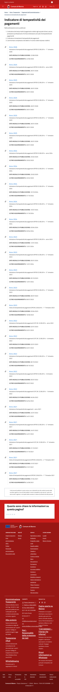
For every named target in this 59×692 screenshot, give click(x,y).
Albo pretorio (11, 619)
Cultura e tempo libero (34, 558)
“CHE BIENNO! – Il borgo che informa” (45, 632)
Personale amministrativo (10, 550)
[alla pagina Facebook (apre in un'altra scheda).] (39, 6)
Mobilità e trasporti (35, 577)
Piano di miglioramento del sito (53, 677)
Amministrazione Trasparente (13, 600)
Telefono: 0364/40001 (30, 605)
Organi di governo (10, 536)
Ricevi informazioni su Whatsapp (45, 655)
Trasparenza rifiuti (11, 639)
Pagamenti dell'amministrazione (30, 12)
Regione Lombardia (9, 2)
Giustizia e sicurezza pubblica (35, 568)
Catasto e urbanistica (33, 552)
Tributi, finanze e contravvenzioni (34, 586)
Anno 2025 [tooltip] (13, 64)
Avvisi (19, 538)
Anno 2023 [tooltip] (13, 237)
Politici (7, 546)
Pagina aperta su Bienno (46, 607)
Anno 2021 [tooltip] (13, 406)
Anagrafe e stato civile (34, 542)
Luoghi (44, 536)
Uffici (7, 543)
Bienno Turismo (47, 541)
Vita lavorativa (34, 593)
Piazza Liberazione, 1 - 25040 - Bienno (30, 602)
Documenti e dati (10, 554)
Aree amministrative (10, 539)
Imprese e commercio (33, 573)
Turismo (32, 590)
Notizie (20, 536)
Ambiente (33, 538)
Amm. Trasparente (15, 12)
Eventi (44, 538)
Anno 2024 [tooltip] (13, 151)
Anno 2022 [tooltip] (13, 320)
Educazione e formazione (34, 563)
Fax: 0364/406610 (29, 608)
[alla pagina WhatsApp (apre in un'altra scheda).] (45, 6)
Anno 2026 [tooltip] (13, 47)
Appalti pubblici (34, 546)
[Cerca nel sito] (54, 6)
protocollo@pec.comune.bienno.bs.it (29, 626)
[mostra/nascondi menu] (3, 6)
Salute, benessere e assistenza (35, 581)
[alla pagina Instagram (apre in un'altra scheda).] (42, 6)
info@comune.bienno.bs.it (29, 621)
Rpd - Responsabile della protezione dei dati (29, 634)
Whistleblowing (12, 661)
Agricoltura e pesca (35, 536)
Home (6, 12)
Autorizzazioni (34, 549)
